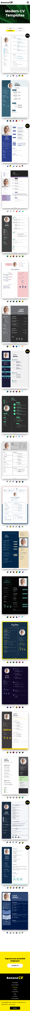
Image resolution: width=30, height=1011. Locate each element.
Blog (15, 994)
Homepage (15, 982)
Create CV (15, 965)
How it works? (15, 985)
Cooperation (15, 991)
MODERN (10, 30)
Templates (15, 987)
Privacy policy (15, 998)
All (20, 30)
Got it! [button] (15, 1008)
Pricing (15, 989)
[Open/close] (28, 2)
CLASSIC (20, 28)
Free (10, 28)
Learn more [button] (12, 1004)
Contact (15, 996)
